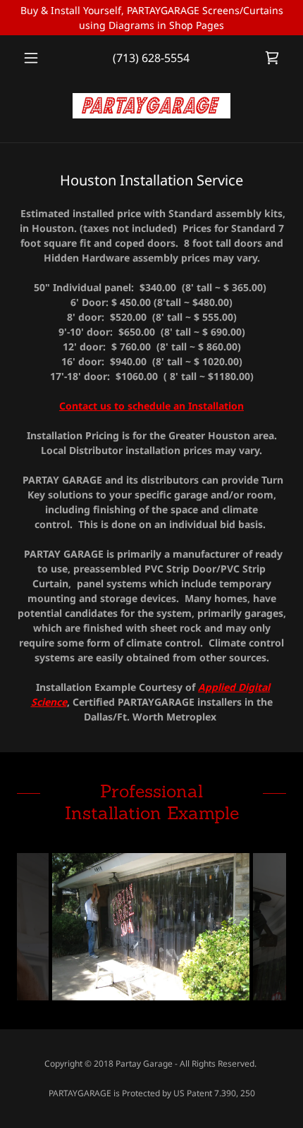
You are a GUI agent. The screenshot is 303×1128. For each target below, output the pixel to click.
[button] (37, 58)
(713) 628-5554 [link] (151, 58)
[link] (272, 58)
